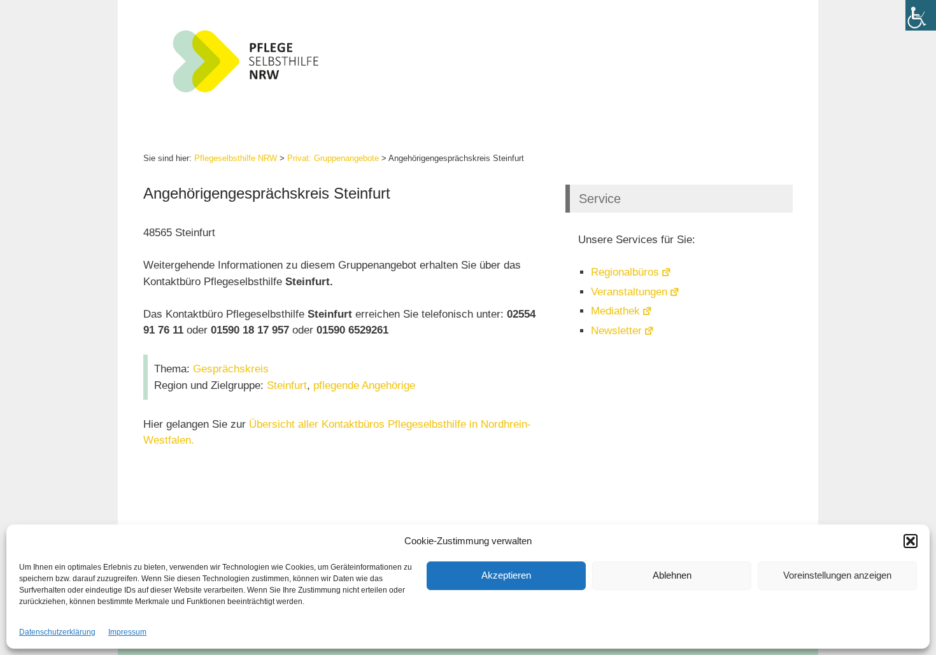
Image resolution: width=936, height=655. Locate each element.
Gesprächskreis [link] (231, 369)
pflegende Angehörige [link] (364, 385)
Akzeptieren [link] (506, 575)
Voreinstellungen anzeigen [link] (837, 575)
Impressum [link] (127, 632)
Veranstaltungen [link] (629, 292)
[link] (920, 15)
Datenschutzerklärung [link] (57, 632)
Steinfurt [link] (287, 385)
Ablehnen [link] (672, 575)
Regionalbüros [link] (625, 272)
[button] (910, 541)
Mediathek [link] (615, 311)
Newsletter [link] (616, 331)
